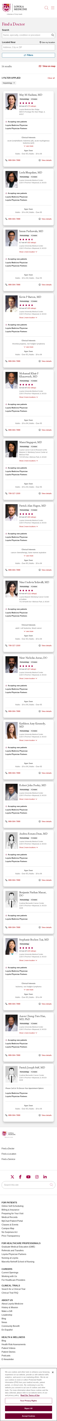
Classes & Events (10, 1225)
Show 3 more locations (27, 397)
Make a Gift (7, 1311)
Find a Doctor (8, 1148)
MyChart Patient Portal (12, 1221)
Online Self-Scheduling (12, 1206)
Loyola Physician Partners (14, 1254)
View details (46, 160)
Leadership (7, 1315)
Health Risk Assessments (14, 1344)
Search (5, 30)
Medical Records (9, 1217)
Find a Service (8, 1159)
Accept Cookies (28, 1416)
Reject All (28, 1408)
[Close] (53, 1372)
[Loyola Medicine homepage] (14, 14)
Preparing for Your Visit (12, 1213)
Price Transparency (11, 1236)
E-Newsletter (8, 1359)
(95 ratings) (32, 308)
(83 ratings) (32, 517)
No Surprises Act (9, 1232)
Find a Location (9, 1154)
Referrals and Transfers (13, 1250)
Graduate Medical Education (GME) (18, 1247)
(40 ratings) (32, 951)
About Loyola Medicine (12, 1304)
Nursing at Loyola (10, 1258)
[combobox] (28, 35)
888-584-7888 (14, 160)
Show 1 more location (27, 252)
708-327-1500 (14, 493)
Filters (30, 55)
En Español (7, 1330)
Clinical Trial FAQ (10, 1293)
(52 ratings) (32, 388)
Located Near (9, 42)
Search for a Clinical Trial (13, 1289)
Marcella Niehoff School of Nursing (18, 1262)
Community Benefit (10, 1326)
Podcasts (6, 1355)
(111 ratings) (32, 594)
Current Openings (10, 1272)
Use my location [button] (48, 42)
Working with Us (9, 1276)
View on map (48, 66)
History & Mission (10, 1307)
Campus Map (8, 1228)
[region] (28, 607)
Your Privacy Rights (28, 1401)
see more (29, 146)
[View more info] (11, 109)
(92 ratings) (32, 243)
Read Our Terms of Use (30, 1395)
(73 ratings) (32, 106)
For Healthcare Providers (13, 1280)
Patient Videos (8, 1348)
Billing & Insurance (10, 1210)
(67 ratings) (32, 669)
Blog (4, 1318)
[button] (53, 7)
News (4, 1322)
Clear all (51, 78)
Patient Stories (8, 1352)
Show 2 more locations (27, 461)
